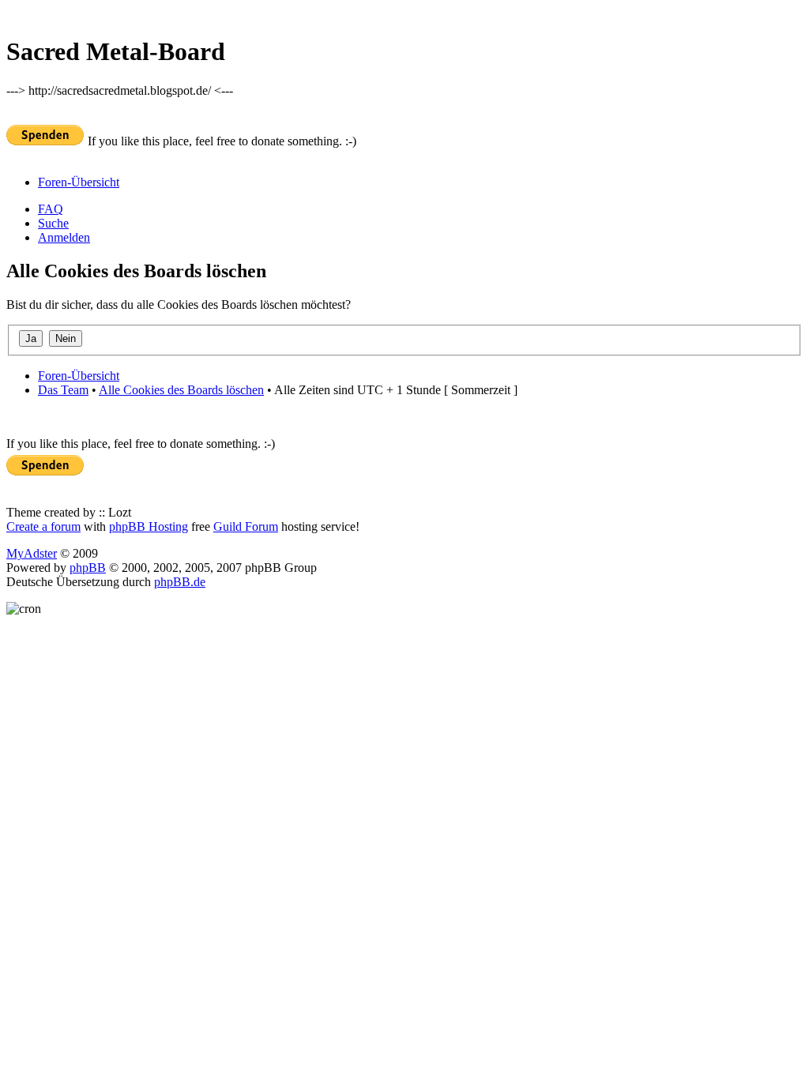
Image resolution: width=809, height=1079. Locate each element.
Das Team (63, 390)
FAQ (50, 209)
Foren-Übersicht (78, 182)
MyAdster (31, 553)
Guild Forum (245, 526)
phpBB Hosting (148, 526)
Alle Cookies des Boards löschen (181, 390)
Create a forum (43, 526)
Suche (53, 223)
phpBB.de (179, 581)
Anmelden (64, 237)
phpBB (88, 567)
